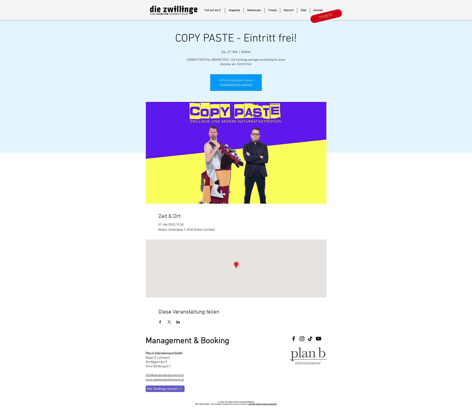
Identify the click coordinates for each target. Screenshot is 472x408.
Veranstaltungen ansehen (236, 85)
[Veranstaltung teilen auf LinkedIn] (178, 321)
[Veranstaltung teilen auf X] (169, 321)
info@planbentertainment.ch (165, 375)
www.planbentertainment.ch (165, 380)
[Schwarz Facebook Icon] (293, 338)
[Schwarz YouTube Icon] (318, 338)
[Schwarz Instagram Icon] (302, 338)
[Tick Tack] (310, 338)
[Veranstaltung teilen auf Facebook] (160, 321)
